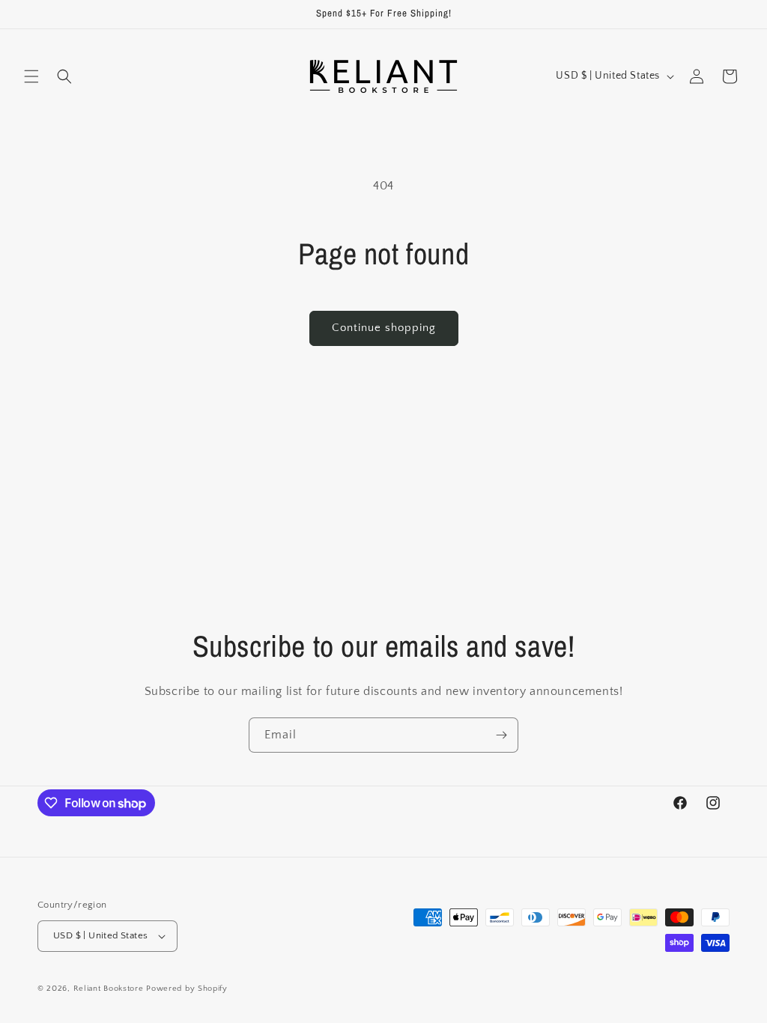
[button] (31, 76)
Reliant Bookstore (108, 988)
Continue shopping (384, 327)
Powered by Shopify (187, 988)
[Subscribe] (501, 735)
